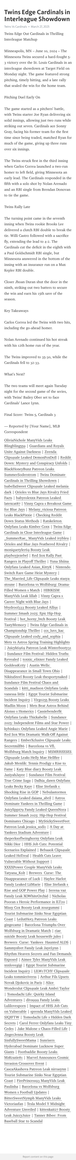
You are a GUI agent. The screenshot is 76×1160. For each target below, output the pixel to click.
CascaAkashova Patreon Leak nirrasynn (35, 1069)
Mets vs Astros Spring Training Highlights (37, 642)
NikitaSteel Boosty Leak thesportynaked (35, 677)
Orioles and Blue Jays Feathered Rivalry (36, 544)
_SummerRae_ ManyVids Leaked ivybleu (36, 538)
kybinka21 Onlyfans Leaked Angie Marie (36, 729)
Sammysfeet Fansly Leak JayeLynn (31, 948)
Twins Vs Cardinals (15, 26)
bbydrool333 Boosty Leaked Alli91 (31, 607)
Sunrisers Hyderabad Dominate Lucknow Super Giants (34, 1046)
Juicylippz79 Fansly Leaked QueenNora (35, 809)
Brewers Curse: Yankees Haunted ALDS (36, 942)
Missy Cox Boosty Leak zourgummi (31, 907)
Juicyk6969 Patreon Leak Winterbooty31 (39, 648)
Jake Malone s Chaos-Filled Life (42, 1028)
